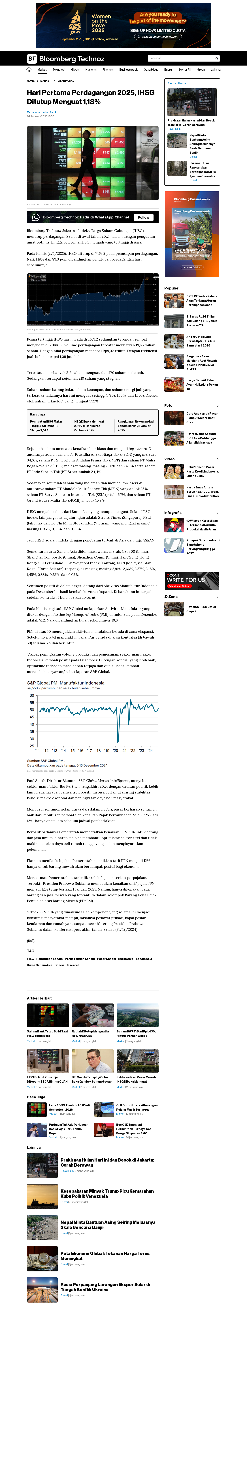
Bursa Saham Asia (39, 965)
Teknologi (59, 69)
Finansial (108, 69)
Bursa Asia (125, 959)
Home (31, 81)
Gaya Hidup (151, 69)
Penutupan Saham (49, 959)
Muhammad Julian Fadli (41, 112)
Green (201, 69)
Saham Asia (144, 959)
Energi (168, 69)
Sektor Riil (184, 69)
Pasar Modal (65, 81)
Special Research (67, 965)
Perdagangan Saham (80, 959)
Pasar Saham (106, 959)
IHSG (30, 959)
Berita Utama (176, 83)
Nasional (91, 69)
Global (75, 69)
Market (42, 69)
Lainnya (216, 69)
